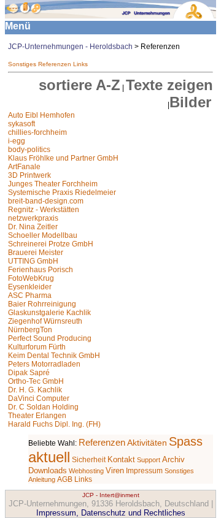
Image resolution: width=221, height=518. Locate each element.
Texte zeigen (169, 85)
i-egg (16, 141)
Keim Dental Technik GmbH (54, 355)
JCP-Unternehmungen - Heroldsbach (70, 46)
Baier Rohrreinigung (42, 304)
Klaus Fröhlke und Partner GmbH (63, 158)
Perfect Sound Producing (49, 338)
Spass (186, 441)
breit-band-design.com (45, 201)
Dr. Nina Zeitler (33, 227)
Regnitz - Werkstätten (43, 209)
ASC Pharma (30, 295)
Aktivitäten (147, 443)
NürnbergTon (30, 330)
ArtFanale (24, 166)
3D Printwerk (29, 175)
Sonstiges (22, 64)
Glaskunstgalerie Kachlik (49, 312)
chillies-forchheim (37, 132)
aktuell (49, 457)
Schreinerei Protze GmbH (50, 244)
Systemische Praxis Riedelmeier (62, 192)
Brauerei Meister (35, 252)
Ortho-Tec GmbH (36, 381)
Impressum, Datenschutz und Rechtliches (110, 512)
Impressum (144, 471)
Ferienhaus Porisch (40, 269)
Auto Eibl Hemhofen (41, 115)
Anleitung (41, 479)
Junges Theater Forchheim (53, 184)
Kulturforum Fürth (37, 347)
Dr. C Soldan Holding (43, 407)
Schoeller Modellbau (42, 235)
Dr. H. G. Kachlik (35, 390)
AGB (64, 479)
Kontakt (121, 459)
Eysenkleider (30, 287)
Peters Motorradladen (44, 364)
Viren (115, 471)
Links (80, 64)
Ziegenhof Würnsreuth (45, 321)
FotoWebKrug (31, 278)
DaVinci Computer (38, 398)
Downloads (47, 470)
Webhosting (86, 470)
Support (148, 459)
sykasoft (21, 124)
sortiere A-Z (79, 85)
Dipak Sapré (29, 372)
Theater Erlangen (37, 415)
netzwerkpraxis (33, 218)
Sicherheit (89, 459)
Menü (18, 26)
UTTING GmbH (33, 261)
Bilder (190, 102)
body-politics (29, 149)
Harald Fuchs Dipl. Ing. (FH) (54, 424)
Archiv (173, 459)
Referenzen (54, 64)
